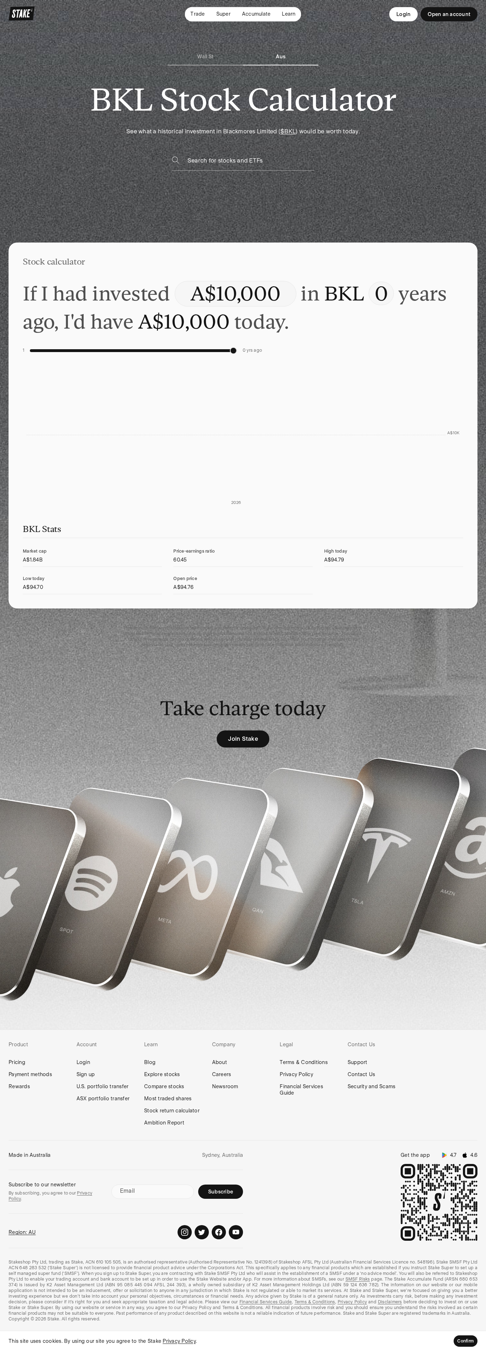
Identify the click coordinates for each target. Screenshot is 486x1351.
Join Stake (243, 738)
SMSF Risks (357, 1279)
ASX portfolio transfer (103, 1098)
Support (358, 1062)
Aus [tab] (280, 56)
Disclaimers (390, 1301)
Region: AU (22, 1232)
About (219, 1062)
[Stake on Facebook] (219, 1232)
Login (403, 14)
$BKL (288, 131)
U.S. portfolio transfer (102, 1086)
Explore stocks (162, 1074)
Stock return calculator (172, 1110)
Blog (149, 1062)
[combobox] (250, 162)
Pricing (17, 1062)
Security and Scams (372, 1086)
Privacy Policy (296, 1074)
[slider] (233, 350)
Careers (221, 1074)
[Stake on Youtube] (236, 1232)
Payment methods (30, 1074)
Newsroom (225, 1086)
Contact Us (361, 1074)
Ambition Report (164, 1123)
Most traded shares (168, 1098)
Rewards (19, 1086)
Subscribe (220, 1192)
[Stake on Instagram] (185, 1232)
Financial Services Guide (301, 1090)
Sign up (85, 1074)
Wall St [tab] (205, 56)
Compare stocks (164, 1086)
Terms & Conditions (304, 1062)
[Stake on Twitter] (202, 1232)
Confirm (465, 1341)
